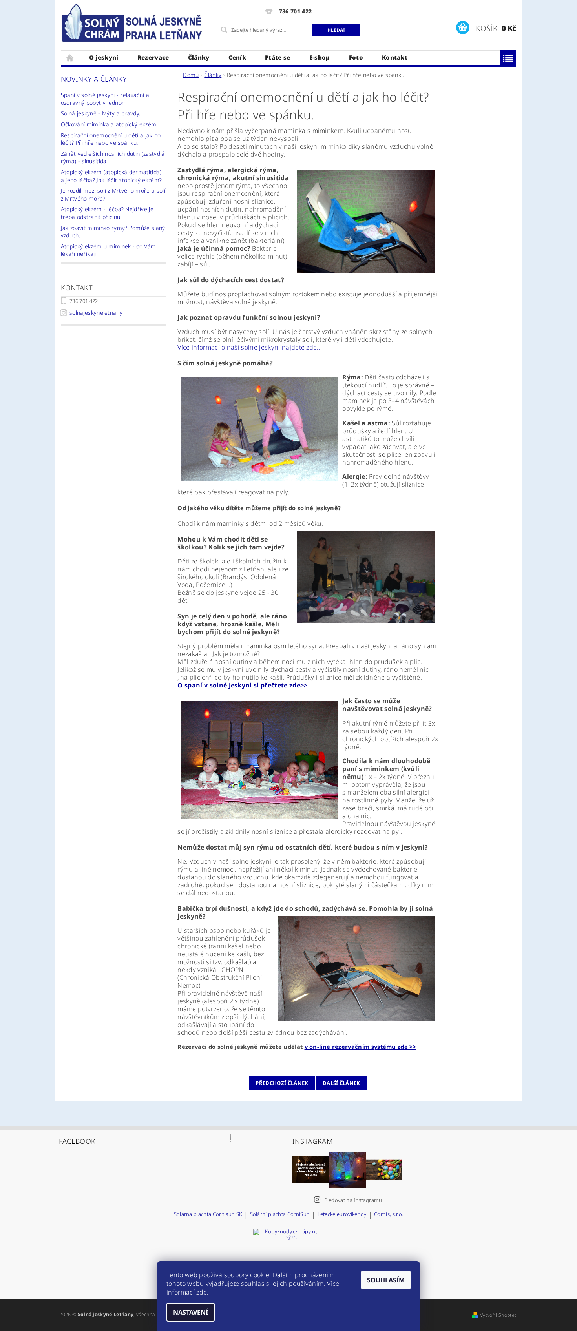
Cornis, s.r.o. (388, 1215)
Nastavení (190, 1312)
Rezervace (153, 57)
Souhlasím (386, 1280)
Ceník (237, 57)
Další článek (341, 1083)
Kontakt (394, 57)
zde (201, 1292)
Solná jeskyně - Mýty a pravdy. (101, 113)
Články (199, 57)
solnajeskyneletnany (95, 312)
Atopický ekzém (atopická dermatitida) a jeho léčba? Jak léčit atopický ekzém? (111, 176)
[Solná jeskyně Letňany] (133, 23)
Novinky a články (94, 79)
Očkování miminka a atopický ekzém (109, 124)
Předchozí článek (282, 1083)
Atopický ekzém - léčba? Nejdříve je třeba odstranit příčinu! (107, 213)
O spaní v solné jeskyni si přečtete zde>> (242, 685)
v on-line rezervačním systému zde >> (360, 1046)
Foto (356, 57)
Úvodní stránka (70, 57)
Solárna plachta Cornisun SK (208, 1215)
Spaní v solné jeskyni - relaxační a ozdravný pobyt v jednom (105, 98)
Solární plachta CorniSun (280, 1215)
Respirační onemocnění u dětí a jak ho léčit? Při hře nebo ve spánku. (111, 139)
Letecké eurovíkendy (342, 1215)
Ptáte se (277, 57)
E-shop (319, 57)
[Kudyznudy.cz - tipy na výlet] (288, 1257)
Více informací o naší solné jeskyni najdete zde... (249, 347)
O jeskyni (104, 57)
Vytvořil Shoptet (498, 1315)
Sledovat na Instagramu (353, 1199)
